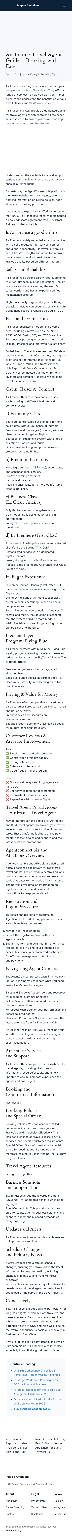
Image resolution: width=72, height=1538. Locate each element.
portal (40, 1208)
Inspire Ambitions (28, 5)
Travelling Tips (49, 74)
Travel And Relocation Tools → (33, 1408)
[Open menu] (64, 6)
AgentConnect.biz (38, 191)
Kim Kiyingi (31, 74)
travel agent (26, 183)
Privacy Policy (13, 1530)
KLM (28, 110)
